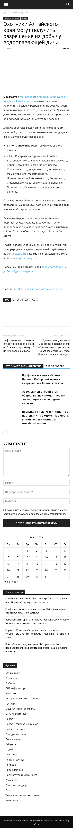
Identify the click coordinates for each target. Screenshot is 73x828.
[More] (38, 319)
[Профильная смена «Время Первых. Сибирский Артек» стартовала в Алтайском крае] (11, 379)
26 (65, 570)
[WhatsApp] (30, 319)
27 (8, 576)
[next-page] (11, 432)
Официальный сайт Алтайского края (39, 289)
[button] (5, 4)
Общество (11, 744)
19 (65, 563)
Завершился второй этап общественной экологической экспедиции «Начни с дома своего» (37, 621)
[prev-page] (5, 432)
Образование (13, 739)
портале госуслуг (27, 258)
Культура (10, 703)
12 (65, 557)
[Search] (68, 4)
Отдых (24, 18)
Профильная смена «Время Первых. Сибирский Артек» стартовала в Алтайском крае (43, 379)
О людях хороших (15, 734)
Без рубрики (12, 673)
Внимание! (11, 678)
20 (8, 570)
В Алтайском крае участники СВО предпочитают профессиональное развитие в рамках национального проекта (36, 648)
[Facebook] (6, 319)
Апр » (15, 581)
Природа (10, 764)
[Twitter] (14, 319)
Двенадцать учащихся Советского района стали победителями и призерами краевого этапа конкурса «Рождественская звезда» (53, 347)
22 (27, 570)
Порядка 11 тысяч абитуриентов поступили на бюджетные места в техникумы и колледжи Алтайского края (37, 634)
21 (17, 570)
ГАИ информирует (16, 688)
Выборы (10, 683)
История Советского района (21, 698)
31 (46, 576)
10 (46, 557)
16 (36, 563)
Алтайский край (20, 300)
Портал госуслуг (14, 759)
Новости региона (22, 12)
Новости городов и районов (21, 724)
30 (36, 576)
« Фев (6, 581)
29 (27, 576)
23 (36, 570)
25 (55, 570)
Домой (6, 12)
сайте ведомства (17, 253)
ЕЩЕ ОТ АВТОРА (54, 366)
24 (46, 570)
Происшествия (14, 769)
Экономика (11, 800)
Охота (35, 300)
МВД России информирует (20, 708)
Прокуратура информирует (21, 775)
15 (27, 563)
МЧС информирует (16, 713)
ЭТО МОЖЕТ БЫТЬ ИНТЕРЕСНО (23, 366)
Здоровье (10, 693)
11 (55, 557)
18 (55, 563)
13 (8, 563)
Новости (10, 718)
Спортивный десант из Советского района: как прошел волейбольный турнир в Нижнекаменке (36, 600)
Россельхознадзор (16, 785)
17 (46, 563)
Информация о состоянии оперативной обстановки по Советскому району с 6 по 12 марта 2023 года (18, 345)
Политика (11, 754)
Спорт (9, 790)
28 (17, 576)
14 (17, 563)
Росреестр (11, 780)
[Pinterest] (22, 319)
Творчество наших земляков (22, 795)
